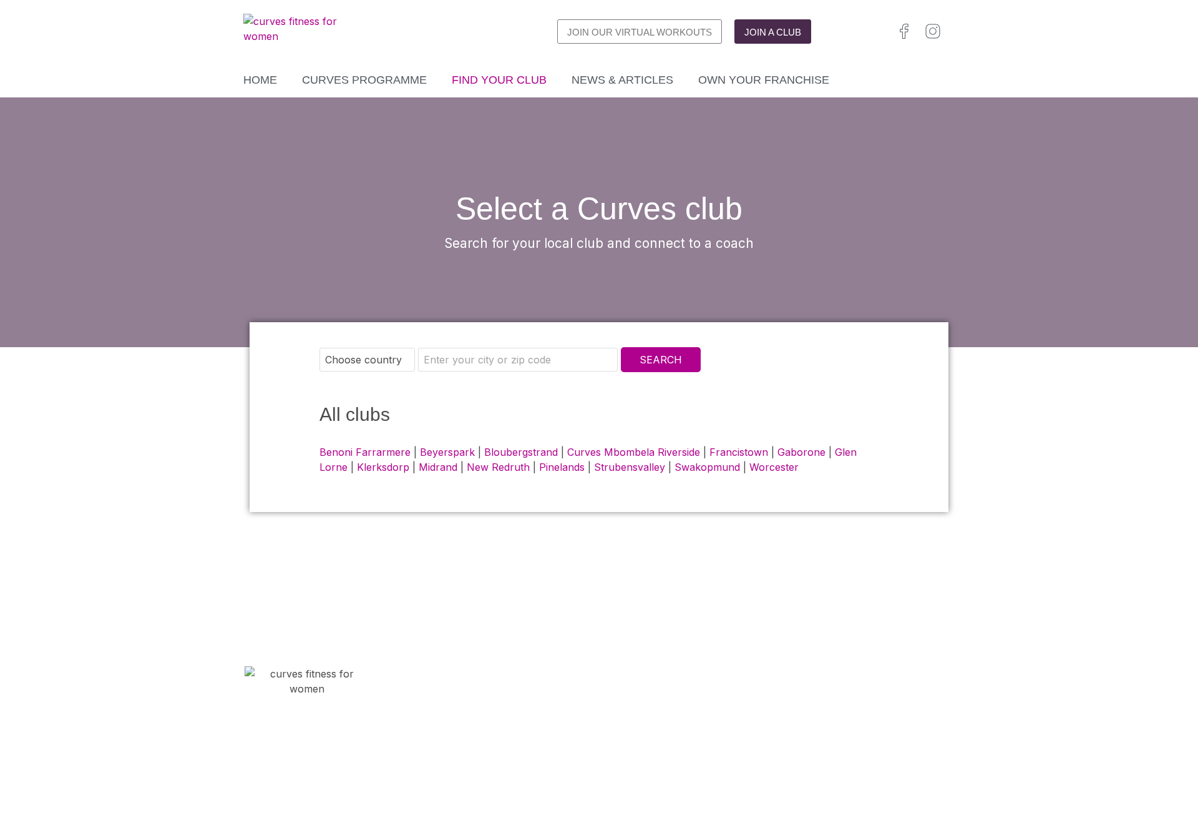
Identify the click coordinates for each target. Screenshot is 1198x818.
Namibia (901, 754)
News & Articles (622, 80)
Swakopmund (707, 467)
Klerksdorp (383, 467)
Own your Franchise (763, 80)
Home (260, 80)
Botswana (856, 754)
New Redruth (498, 467)
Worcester (774, 467)
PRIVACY (621, 731)
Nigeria (844, 769)
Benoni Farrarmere (365, 452)
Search (661, 359)
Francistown (738, 452)
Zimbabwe (798, 769)
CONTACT (445, 731)
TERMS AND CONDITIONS (664, 746)
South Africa (802, 754)
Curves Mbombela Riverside (633, 452)
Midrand (438, 467)
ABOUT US (448, 761)
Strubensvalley (629, 467)
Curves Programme (364, 80)
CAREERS (445, 746)
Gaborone (801, 452)
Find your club (499, 80)
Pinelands (562, 467)
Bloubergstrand (521, 452)
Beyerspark (447, 452)
